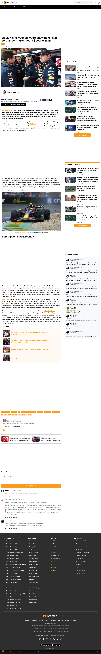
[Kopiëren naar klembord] (50, 100)
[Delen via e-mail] (47, 100)
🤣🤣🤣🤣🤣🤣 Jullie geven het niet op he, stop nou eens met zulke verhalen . (82, 311)
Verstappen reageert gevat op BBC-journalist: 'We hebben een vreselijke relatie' (29, 333)
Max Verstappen (7, 110)
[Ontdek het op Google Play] (45, 644)
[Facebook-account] (43, 639)
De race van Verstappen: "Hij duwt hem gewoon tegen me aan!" (21, 652)
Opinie (3, 43)
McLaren (33, 124)
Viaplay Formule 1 (22, 414)
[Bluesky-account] (57, 639)
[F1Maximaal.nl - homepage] (10, 2)
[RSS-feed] (54, 639)
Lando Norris (6, 122)
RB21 (30, 414)
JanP (71, 299)
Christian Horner (49, 311)
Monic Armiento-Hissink (76, 259)
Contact (67, 620)
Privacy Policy (43, 620)
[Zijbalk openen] (2, 2)
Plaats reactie (31, 486)
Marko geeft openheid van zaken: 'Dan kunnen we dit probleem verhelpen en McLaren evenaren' (30, 341)
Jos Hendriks (73, 275)
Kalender (17, 7)
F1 (4, 7)
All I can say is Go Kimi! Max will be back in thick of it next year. (82, 327)
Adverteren (60, 620)
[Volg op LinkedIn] (4, 430)
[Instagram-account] (47, 639)
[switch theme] (96, 3)
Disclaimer (74, 620)
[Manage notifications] (3, 651)
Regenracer (73, 307)
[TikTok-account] (50, 639)
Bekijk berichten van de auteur (12, 426)
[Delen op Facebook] (41, 100)
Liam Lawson (5, 414)
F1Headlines (52, 620)
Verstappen (9, 7)
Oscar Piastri (13, 414)
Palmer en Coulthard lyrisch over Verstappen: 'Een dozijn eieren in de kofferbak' (31, 358)
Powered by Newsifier (50, 648)
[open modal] (99, 3)
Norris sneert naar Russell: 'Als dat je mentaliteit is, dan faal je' (29, 349)
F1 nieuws (23, 411)
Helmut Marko (6, 299)
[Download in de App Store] (56, 644)
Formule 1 (14, 411)
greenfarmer (73, 315)
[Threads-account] (61, 639)
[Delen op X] (44, 100)
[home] (2, 7)
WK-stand (26, 7)
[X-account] (40, 639)
